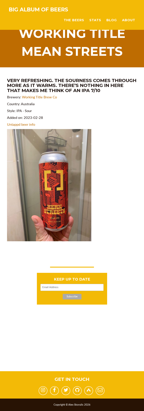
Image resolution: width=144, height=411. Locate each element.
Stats (95, 20)
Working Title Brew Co (39, 97)
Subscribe (72, 296)
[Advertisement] (72, 346)
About (128, 20)
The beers (74, 20)
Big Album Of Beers (38, 9)
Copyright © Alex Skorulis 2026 (72, 404)
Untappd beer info (21, 124)
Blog (111, 20)
